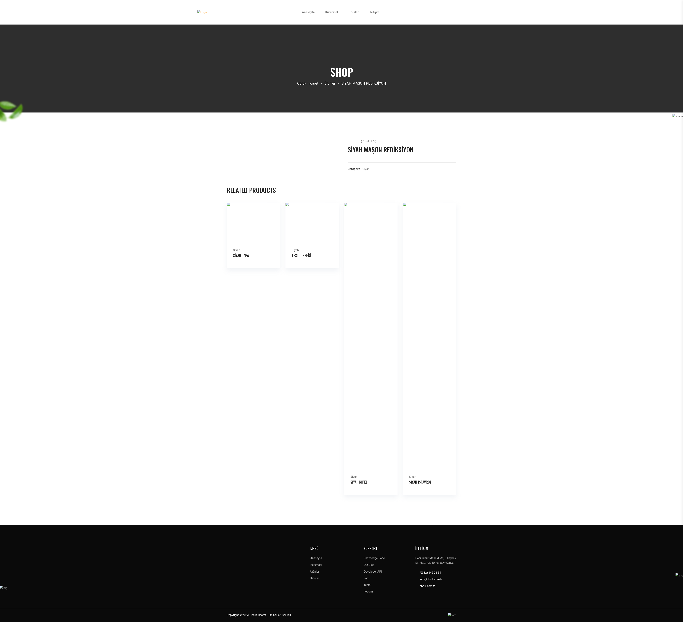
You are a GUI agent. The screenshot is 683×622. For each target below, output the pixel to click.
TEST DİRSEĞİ (301, 255)
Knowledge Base (374, 558)
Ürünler (354, 12)
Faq (366, 578)
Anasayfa (308, 12)
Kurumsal (331, 12)
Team (367, 585)
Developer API (373, 571)
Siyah (365, 169)
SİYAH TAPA (241, 255)
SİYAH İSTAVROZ (420, 482)
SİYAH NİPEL (358, 482)
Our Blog (369, 565)
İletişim (374, 12)
